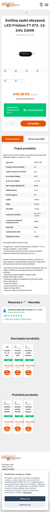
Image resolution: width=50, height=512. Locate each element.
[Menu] (46, 5)
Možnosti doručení (35, 110)
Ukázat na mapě (8, 469)
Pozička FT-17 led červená (7, 354)
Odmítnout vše (25, 505)
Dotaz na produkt (36, 139)
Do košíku (33, 123)
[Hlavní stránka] (11, 5)
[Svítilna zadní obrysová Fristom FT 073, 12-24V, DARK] (25, 53)
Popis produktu (12, 139)
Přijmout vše (25, 499)
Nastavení (27, 492)
